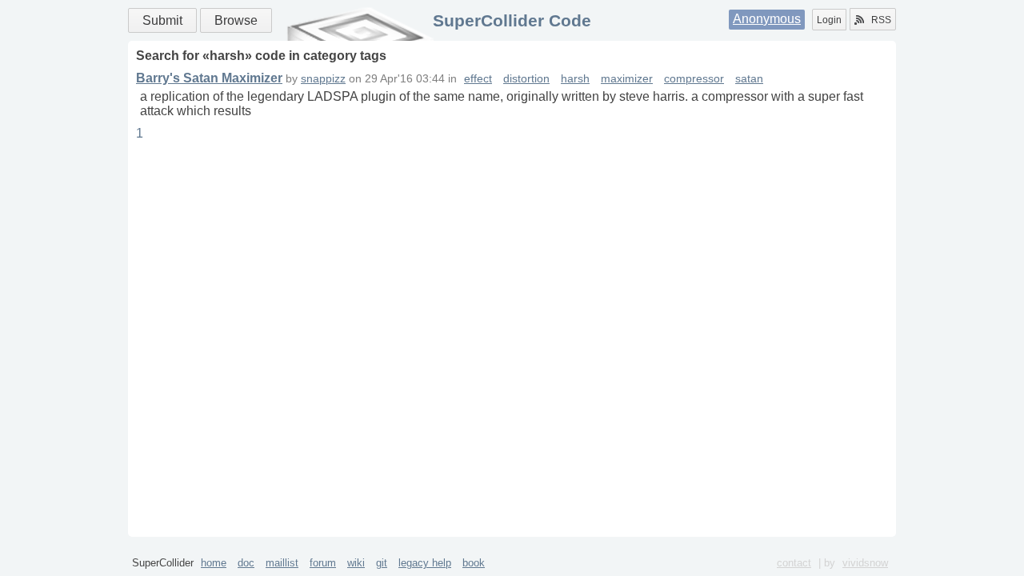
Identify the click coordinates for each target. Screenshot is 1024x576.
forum (323, 563)
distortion (526, 79)
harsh (575, 79)
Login (829, 20)
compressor (694, 79)
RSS (881, 20)
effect (478, 79)
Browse (236, 20)
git (381, 563)
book (473, 563)
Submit (162, 20)
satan (749, 79)
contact (794, 563)
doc (246, 563)
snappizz (323, 79)
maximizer (627, 79)
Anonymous (767, 19)
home (213, 563)
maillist (282, 563)
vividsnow (865, 563)
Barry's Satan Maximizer (209, 78)
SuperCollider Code (512, 20)
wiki (356, 563)
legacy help (424, 563)
